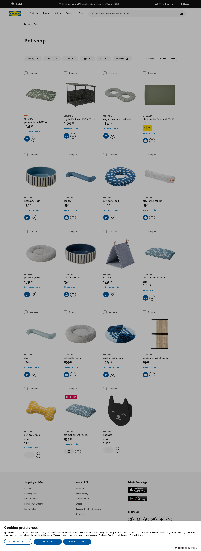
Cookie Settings (17, 541)
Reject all (47, 541)
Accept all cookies (77, 541)
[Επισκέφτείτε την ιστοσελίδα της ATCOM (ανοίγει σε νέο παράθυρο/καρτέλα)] (186, 548)
